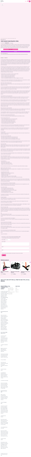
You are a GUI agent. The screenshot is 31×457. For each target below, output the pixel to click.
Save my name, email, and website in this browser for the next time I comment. (12, 253)
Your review (4, 241)
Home (1, 38)
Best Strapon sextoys (11, 288)
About (16, 288)
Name (3, 246)
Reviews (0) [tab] (5, 57)
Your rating (4, 239)
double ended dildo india (12, 54)
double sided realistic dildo (18, 54)
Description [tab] (2, 57)
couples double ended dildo (5, 54)
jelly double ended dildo (25, 54)
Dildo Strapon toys (5, 38)
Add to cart (11, 49)
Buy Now (15, 51)
